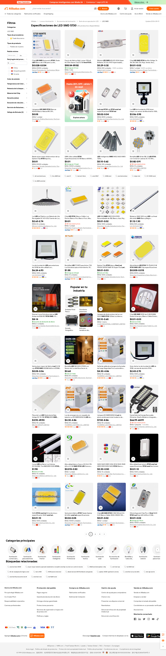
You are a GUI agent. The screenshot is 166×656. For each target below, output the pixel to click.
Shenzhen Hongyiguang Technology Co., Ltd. (46, 376)
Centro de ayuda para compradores (113, 592)
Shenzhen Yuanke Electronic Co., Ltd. (143, 524)
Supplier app (95, 636)
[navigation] (17, 278)
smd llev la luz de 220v (132, 572)
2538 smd (108, 176)
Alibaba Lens (15, 636)
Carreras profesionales (13, 605)
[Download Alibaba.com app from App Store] (137, 635)
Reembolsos (105, 605)
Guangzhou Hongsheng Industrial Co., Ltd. (79, 277)
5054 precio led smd (54, 572)
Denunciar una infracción (110, 616)
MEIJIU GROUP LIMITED (40, 425)
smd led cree (37, 577)
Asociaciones (138, 610)
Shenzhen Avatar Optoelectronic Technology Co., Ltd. (111, 277)
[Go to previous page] (86, 534)
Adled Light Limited (104, 70)
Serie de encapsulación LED (89, 21)
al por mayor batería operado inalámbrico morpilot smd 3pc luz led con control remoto (55, 567)
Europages (116, 646)
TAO (100, 646)
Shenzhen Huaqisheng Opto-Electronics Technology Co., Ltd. (144, 275)
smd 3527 (95, 176)
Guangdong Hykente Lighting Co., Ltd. (143, 427)
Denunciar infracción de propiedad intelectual (113, 611)
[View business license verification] (103, 652)
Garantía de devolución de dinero (48, 597)
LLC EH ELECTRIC (136, 119)
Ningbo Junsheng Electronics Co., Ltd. (110, 119)
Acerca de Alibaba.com (13, 588)
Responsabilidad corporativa (14, 601)
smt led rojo (116, 567)
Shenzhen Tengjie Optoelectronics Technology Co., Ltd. (46, 166)
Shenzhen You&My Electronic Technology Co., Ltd (79, 378)
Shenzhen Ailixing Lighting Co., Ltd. (44, 476)
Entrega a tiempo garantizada (47, 601)
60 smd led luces (40, 176)
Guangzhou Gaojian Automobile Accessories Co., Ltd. (46, 326)
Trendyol (107, 646)
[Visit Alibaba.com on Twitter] (144, 619)
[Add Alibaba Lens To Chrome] (36, 635)
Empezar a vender (140, 597)
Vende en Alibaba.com (141, 592)
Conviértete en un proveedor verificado (147, 605)
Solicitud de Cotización (77, 597)
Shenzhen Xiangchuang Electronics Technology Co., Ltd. (79, 72)
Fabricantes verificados (77, 592)
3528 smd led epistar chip (97, 567)
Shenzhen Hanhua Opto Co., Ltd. (141, 474)
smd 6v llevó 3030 (15, 567)
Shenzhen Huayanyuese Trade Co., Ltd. (143, 326)
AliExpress (50, 646)
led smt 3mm (81, 176)
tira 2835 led (56, 176)
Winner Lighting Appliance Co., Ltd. (44, 226)
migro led (137, 176)
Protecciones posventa (45, 605)
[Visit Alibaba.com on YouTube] (153, 619)
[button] (95, 8)
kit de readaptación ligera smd (19, 572)
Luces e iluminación (47, 21)
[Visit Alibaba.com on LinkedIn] (139, 619)
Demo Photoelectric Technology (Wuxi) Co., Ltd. (46, 70)
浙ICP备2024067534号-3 (141, 653)
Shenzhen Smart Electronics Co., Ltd (110, 166)
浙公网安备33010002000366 (119, 653)
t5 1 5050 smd (151, 176)
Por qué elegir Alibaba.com (14, 592)
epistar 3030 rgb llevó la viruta (109, 572)
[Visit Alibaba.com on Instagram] (148, 619)
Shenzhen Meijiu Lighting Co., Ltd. (76, 474)
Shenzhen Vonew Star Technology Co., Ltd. (111, 474)
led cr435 (39, 572)
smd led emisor (122, 176)
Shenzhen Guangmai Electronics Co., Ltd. (79, 168)
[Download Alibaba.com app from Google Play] (153, 635)
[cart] (126, 9)
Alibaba (33, 21)
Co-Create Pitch (10, 597)
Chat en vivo (105, 597)
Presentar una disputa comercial (112, 601)
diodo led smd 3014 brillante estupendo (80, 572)
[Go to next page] (104, 534)
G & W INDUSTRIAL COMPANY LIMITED (111, 324)
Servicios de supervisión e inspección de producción (50, 611)
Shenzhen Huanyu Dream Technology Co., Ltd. (144, 70)
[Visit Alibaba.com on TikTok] (157, 619)
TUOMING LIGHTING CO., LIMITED (109, 376)
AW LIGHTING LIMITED (138, 168)
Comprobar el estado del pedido (145, 601)
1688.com (59, 646)
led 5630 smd (52, 577)
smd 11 (69, 176)
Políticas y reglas (42, 616)
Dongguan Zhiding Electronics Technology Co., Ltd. (46, 119)
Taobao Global (92, 646)
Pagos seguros (42, 592)
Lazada (83, 646)
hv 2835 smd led (40, 181)
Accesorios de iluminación (66, 21)
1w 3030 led (130, 567)
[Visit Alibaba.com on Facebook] (135, 619)
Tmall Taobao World (72, 646)
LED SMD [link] (105, 21)
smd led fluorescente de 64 (18, 577)
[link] (163, 635)
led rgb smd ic (150, 572)
